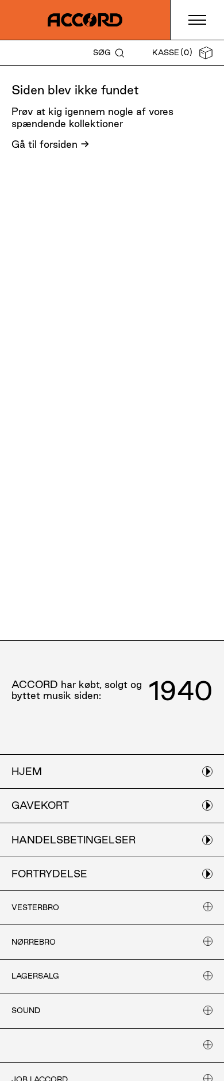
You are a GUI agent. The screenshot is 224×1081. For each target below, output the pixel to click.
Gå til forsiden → (50, 144)
